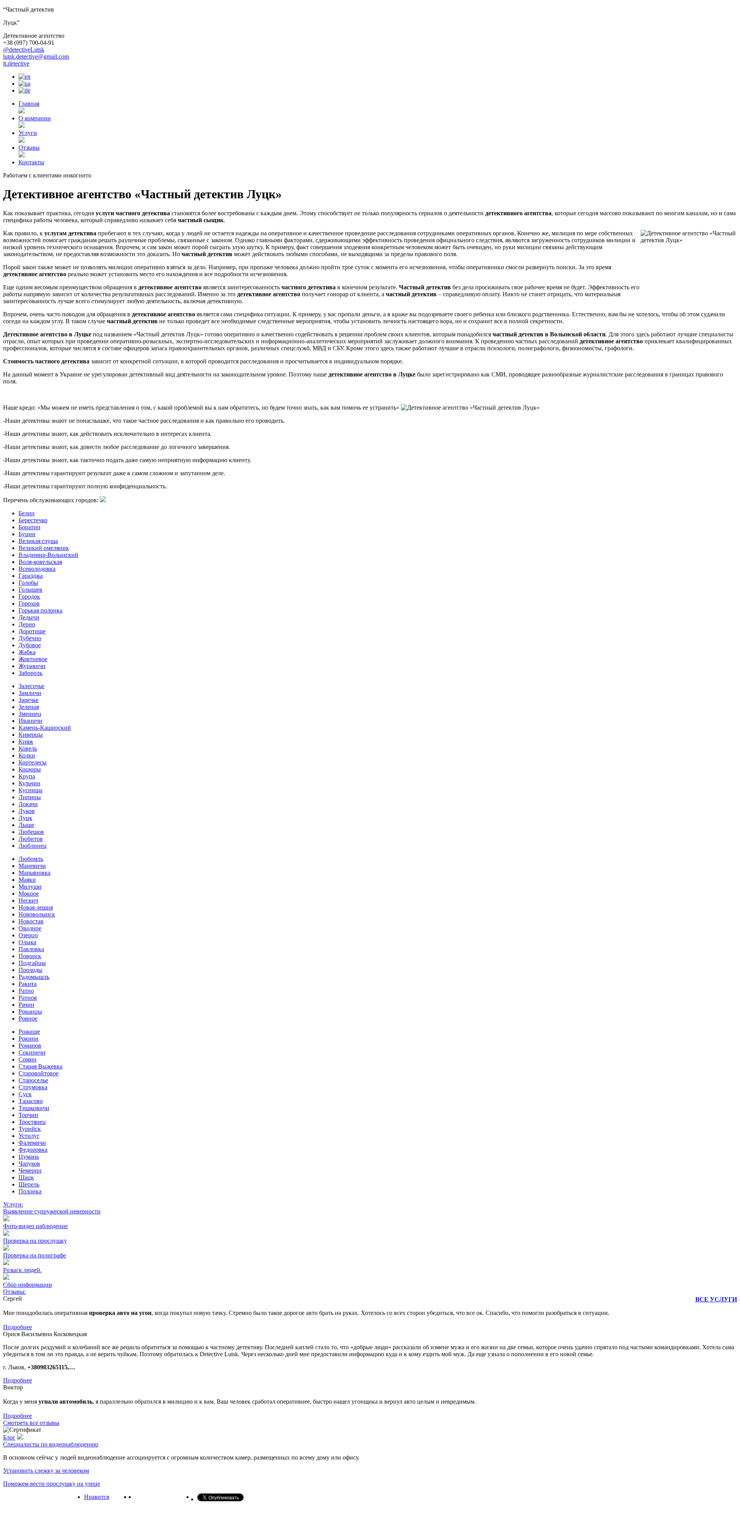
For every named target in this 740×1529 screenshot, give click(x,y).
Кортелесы (32, 762)
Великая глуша (38, 541)
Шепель (28, 1184)
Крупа (26, 776)
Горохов (29, 603)
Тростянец (32, 1122)
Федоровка (32, 1149)
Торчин (28, 1115)
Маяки (27, 879)
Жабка (26, 652)
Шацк (26, 1177)
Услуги (27, 133)
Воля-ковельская (40, 562)
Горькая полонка (40, 610)
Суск (25, 1094)
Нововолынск (36, 914)
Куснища (30, 790)
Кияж (25, 741)
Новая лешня (35, 907)
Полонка (30, 1191)
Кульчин (29, 783)
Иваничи (30, 720)
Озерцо (28, 935)
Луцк (25, 818)
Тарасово (30, 1101)
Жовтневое (32, 659)
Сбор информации (27, 1284)
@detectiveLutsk (23, 49)
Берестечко (32, 520)
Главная (28, 103)
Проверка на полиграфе (34, 1255)
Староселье (33, 1080)
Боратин (29, 527)
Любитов (30, 838)
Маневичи (32, 865)
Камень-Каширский (44, 727)
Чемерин (30, 1170)
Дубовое (29, 645)
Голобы (28, 582)
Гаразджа (30, 575)
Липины (29, 797)
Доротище (31, 631)
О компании (34, 118)
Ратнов (27, 997)
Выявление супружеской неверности (52, 1211)
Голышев (30, 589)
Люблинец (32, 845)
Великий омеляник (43, 548)
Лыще (26, 825)
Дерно (26, 624)
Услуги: (13, 1204)
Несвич (28, 900)
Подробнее (17, 1327)
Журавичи (31, 666)
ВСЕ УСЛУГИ (716, 1299)
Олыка (27, 942)
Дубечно (29, 638)
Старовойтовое (38, 1073)
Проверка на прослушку (35, 1240)
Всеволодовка (37, 568)
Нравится (96, 1497)
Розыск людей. (22, 1270)
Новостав (31, 921)
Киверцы (30, 734)
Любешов (31, 832)
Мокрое (28, 893)
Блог (9, 1437)
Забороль (30, 673)
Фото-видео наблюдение (35, 1226)
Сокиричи (31, 1052)
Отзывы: (14, 1291)
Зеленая (28, 707)
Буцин (26, 534)
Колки (26, 755)
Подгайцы (32, 963)
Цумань (28, 1156)
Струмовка (32, 1087)
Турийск (29, 1129)
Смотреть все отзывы (31, 1422)
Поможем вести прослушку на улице (51, 1483)
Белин (26, 513)
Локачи (28, 804)
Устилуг (29, 1135)
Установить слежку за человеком (46, 1470)
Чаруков (29, 1163)
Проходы (30, 970)
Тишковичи (33, 1108)
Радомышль (33, 977)
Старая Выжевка (40, 1066)
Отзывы (29, 147)
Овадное (29, 928)
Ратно (26, 990)
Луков (26, 811)
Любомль (30, 859)
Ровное (27, 1018)
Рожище (29, 1031)
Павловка (31, 949)
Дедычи (28, 617)
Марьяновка (34, 872)
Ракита (27, 984)
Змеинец (29, 713)
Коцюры (29, 769)
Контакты (31, 162)
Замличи (29, 693)
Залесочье (31, 686)
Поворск (29, 956)
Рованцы (30, 1011)
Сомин (27, 1059)
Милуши (30, 886)
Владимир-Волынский (48, 555)
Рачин (26, 1004)
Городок (29, 596)
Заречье (28, 700)
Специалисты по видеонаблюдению (50, 1444)
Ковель (27, 748)
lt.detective (16, 63)
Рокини (28, 1038)
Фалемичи (32, 1142)
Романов (29, 1045)
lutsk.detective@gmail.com (36, 56)
